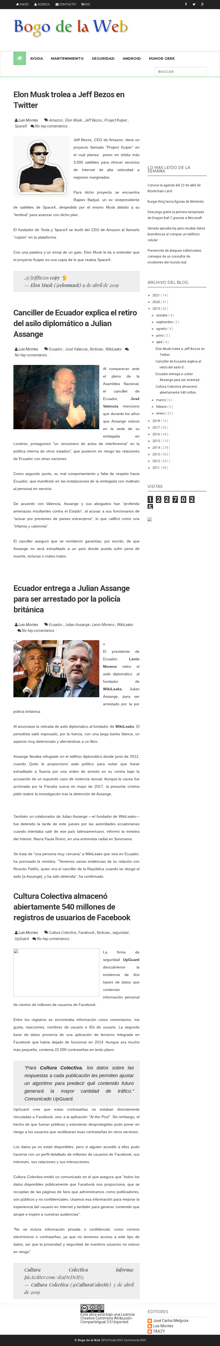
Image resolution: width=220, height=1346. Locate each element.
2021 (156, 295)
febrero (161, 407)
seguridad (120, 932)
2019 (156, 309)
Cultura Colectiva (63, 932)
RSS (87, 4)
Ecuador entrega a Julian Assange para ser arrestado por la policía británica (71, 598)
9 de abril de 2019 (101, 285)
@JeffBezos (37, 277)
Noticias (97, 349)
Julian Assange (77, 625)
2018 (156, 421)
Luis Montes (163, 1326)
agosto (161, 329)
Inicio (23, 4)
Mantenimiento (67, 58)
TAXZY (159, 1331)
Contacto (67, 4)
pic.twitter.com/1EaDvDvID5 (54, 1277)
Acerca (43, 4)
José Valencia (76, 349)
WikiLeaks (113, 349)
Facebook (86, 932)
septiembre (165, 322)
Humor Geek (162, 58)
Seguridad (103, 58)
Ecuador (56, 349)
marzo (161, 400)
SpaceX (21, 126)
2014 (156, 448)
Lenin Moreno (103, 625)
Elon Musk (74, 120)
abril (159, 342)
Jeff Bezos (94, 120)
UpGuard (22, 939)
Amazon (56, 120)
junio (160, 335)
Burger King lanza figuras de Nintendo (176, 201)
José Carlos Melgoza (170, 1321)
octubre (162, 315)
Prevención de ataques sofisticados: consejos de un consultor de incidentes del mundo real (175, 256)
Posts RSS (116, 1340)
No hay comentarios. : (52, 126)
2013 (156, 454)
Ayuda (36, 58)
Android (132, 58)
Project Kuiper (116, 120)
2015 (156, 441)
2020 (156, 302)
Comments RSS (135, 1340)
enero (161, 413)
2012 (156, 461)
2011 (156, 468)
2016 (156, 434)
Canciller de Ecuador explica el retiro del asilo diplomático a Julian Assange (75, 323)
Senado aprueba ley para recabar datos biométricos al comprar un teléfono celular (176, 234)
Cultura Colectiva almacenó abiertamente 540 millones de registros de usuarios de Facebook (71, 906)
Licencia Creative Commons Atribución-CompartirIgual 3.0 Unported (107, 1318)
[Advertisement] (181, 118)
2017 (156, 427)
